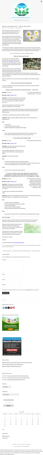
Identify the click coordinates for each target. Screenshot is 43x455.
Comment (4, 259)
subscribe (28, 289)
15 (32, 420)
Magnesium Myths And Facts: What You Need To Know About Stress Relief (17, 362)
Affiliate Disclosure (6, 436)
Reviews (26, 245)
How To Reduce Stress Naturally (17, 242)
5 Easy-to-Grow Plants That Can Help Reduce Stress (12, 364)
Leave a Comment (18, 27)
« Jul (3, 429)
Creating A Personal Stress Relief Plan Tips (16, 379)
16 (38, 420)
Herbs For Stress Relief (17, 245)
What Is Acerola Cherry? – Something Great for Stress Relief (13, 250)
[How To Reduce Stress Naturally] (21, 18)
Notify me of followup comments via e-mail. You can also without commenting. (21, 289)
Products (23, 245)
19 (15, 422)
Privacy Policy (5, 438)
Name (3, 274)
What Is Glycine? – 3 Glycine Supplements (33, 250)
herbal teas (11, 61)
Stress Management (32, 245)
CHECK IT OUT (13, 143)
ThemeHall (27, 446)
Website (3, 284)
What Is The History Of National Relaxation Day (11, 366)
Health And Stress (9, 245)
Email (3, 279)
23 (38, 422)
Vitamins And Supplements (9, 246)
